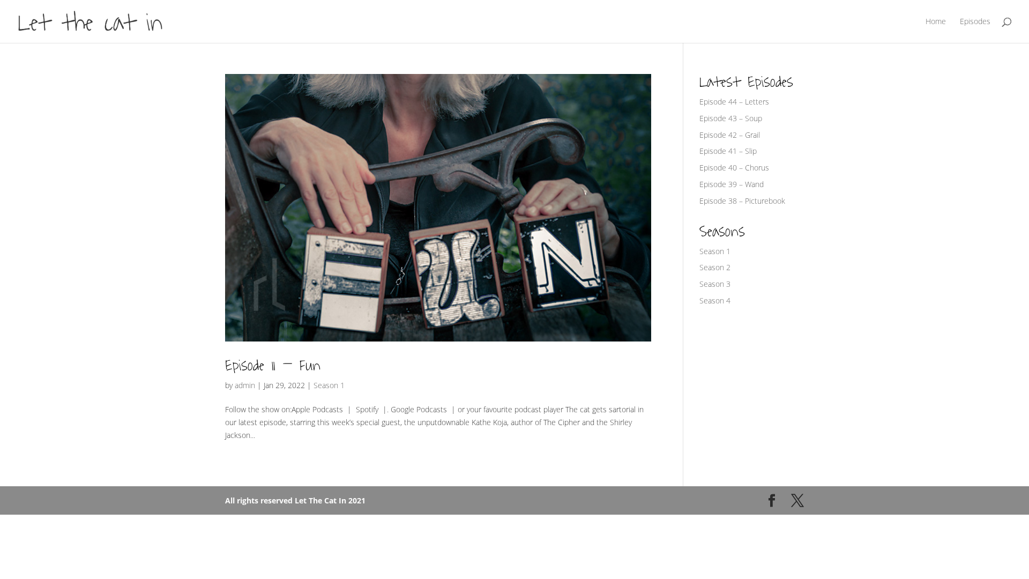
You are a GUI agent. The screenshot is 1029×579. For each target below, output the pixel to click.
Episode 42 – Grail (729, 135)
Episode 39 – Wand (731, 184)
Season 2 (714, 267)
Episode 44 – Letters (734, 101)
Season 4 (714, 300)
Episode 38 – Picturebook (742, 201)
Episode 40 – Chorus (734, 167)
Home (936, 22)
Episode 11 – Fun (272, 366)
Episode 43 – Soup (730, 118)
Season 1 (329, 385)
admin (245, 385)
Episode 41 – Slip (728, 151)
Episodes (975, 22)
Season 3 (714, 284)
